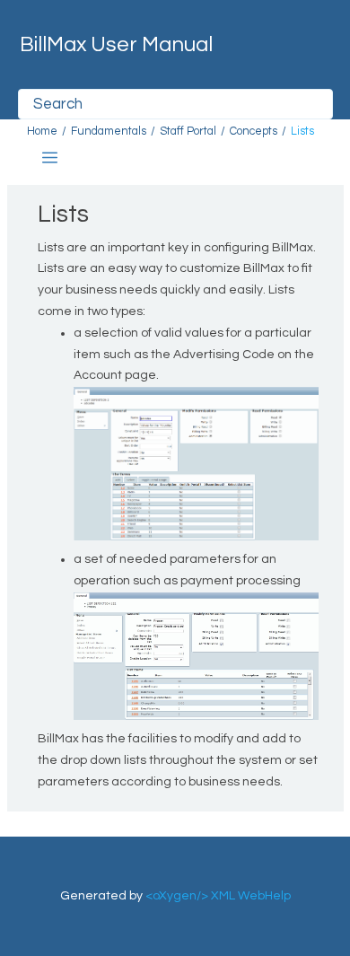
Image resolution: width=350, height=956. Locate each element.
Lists (302, 131)
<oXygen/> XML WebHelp (218, 896)
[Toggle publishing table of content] (49, 157)
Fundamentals (108, 131)
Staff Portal (188, 131)
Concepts (253, 131)
